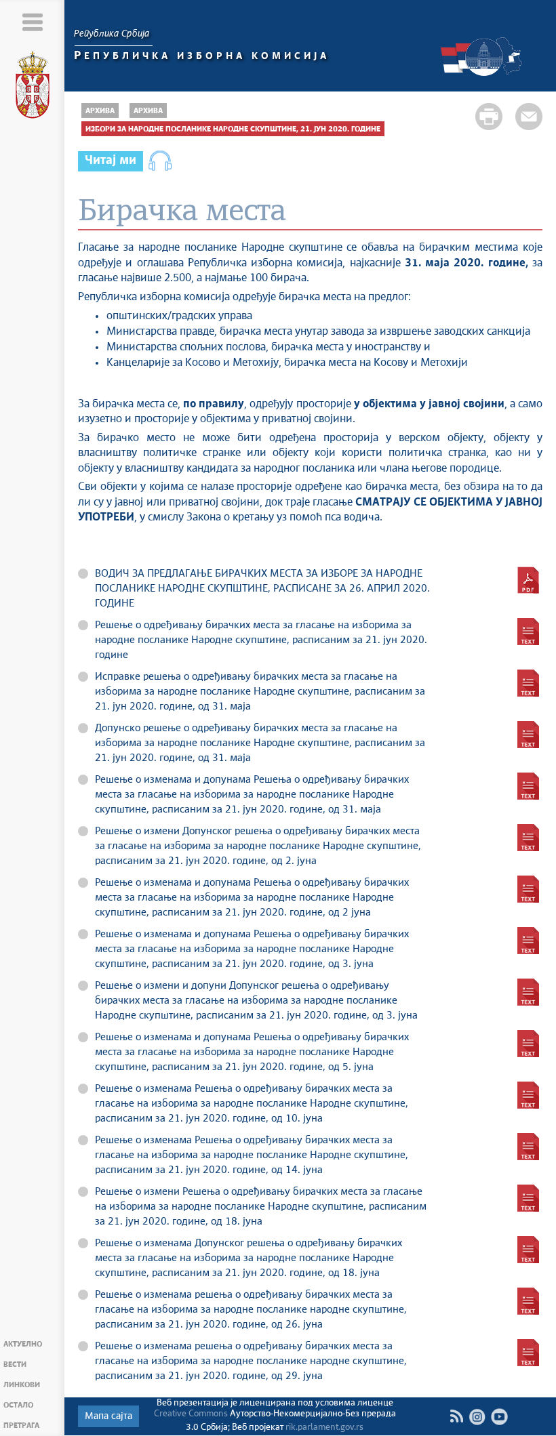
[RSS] (456, 1416)
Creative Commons (191, 1414)
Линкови (21, 1385)
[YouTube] (499, 1416)
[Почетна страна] (32, 87)
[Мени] (32, 22)
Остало (18, 1405)
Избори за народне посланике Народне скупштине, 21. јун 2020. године (232, 129)
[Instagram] (477, 1416)
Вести (14, 1364)
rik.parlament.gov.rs (324, 1427)
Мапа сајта (108, 1416)
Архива (100, 111)
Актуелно (22, 1344)
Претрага (21, 1425)
